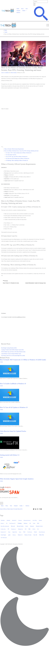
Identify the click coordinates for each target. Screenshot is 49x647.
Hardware (25, 523)
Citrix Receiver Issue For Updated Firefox (13, 431)
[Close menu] (1, 503)
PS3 (25, 529)
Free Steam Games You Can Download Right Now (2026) (13, 355)
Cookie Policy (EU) (18, 509)
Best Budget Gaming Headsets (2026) (9, 347)
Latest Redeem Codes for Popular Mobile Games (11, 353)
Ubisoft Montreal (42, 532)
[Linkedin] (35, 509)
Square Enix (14, 532)
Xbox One (41, 534)
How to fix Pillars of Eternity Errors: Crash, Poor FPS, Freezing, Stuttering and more (21, 150)
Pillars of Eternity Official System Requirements (14, 148)
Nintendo (32, 526)
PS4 (29, 529)
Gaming (19, 523)
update (9, 534)
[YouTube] (41, 509)
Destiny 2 (2, 523)
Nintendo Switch (39, 526)
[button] (25, 10)
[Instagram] (37, 509)
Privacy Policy (7, 509)
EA (6, 523)
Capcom (40, 520)
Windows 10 (20, 534)
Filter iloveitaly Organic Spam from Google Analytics (16, 479)
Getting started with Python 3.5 (9, 455)
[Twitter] (33, 509)
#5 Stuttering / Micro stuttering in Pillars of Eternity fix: (17, 160)
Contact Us (12, 509)
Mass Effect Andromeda (5, 526)
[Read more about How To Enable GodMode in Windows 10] (9, 394)
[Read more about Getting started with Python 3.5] (9, 466)
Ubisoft (35, 532)
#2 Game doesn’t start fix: (11, 154)
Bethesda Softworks (27, 520)
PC (8, 529)
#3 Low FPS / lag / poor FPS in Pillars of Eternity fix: (16, 156)
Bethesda (20, 520)
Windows (14, 534)
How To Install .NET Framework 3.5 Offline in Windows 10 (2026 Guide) (23, 360)
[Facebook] (39, 509)
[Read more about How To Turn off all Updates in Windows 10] (9, 418)
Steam (20, 532)
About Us (2, 509)
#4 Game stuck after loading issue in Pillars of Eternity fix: (17, 158)
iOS (30, 523)
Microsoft (13, 526)
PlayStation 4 (13, 529)
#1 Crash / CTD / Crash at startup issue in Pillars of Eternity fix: (19, 152)
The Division (29, 532)
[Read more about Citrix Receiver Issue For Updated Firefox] (9, 442)
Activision (3, 520)
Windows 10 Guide (27, 534)
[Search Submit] (34, 4)
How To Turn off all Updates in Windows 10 (13, 407)
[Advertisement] (23, 99)
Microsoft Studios (20, 526)
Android (8, 520)
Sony (9, 532)
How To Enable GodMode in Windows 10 (13, 383)
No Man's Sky (3, 529)
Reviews (18, 12)
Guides (23, 10)
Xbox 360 (35, 534)
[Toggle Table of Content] (2, 147)
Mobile (26, 526)
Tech (27, 8)
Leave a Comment (5, 72)
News (22, 8)
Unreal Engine (3, 534)
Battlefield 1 (14, 520)
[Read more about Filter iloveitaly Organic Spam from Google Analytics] (9, 490)
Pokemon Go (20, 529)
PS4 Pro (34, 529)
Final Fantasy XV (12, 523)
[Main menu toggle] (47, 25)
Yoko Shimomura (4, 537)
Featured (18, 10)
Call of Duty (35, 520)
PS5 (38, 529)
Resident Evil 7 (3, 532)
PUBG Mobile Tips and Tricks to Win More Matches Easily (13, 351)
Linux (34, 523)
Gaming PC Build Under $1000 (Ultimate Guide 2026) (12, 349)
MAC (38, 523)
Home (18, 8)
